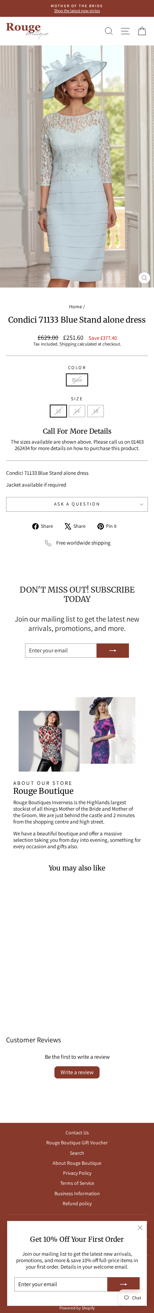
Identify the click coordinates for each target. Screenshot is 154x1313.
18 (95, 410)
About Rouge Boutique (77, 1163)
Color (77, 368)
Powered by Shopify (77, 1307)
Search (77, 1153)
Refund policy (77, 1203)
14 (77, 410)
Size (77, 399)
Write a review (77, 1072)
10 (58, 410)
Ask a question (77, 504)
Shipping (67, 344)
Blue (77, 379)
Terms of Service (77, 1183)
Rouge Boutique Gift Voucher (77, 1142)
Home (75, 306)
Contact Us (77, 1132)
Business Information (77, 1193)
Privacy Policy (77, 1173)
